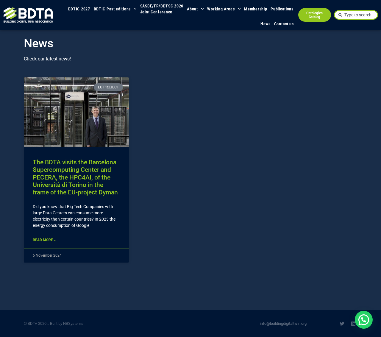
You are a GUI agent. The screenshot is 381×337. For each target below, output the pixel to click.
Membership (255, 9)
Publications (282, 9)
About (192, 9)
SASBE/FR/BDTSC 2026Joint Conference (161, 9)
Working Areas (221, 9)
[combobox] (356, 15)
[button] (364, 320)
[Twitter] (342, 323)
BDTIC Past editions (112, 9)
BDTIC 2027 (79, 9)
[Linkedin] (353, 323)
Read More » (44, 240)
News (265, 23)
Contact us (284, 23)
